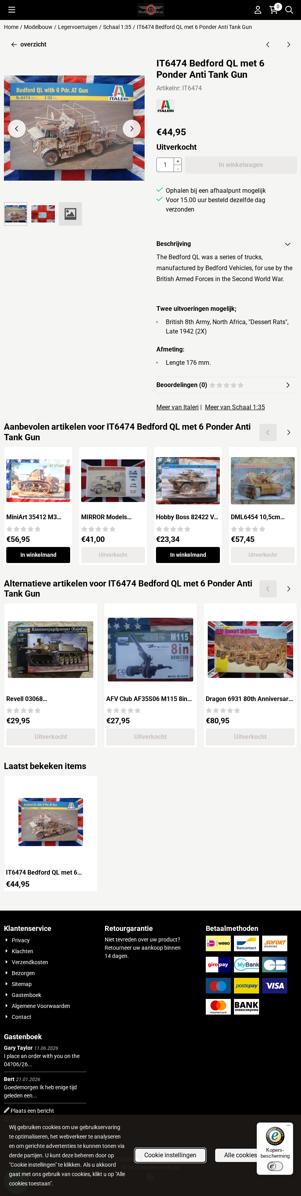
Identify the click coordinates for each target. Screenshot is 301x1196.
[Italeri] (165, 111)
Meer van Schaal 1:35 (235, 407)
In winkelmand (38, 555)
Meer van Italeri (177, 407)
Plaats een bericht (32, 1111)
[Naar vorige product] (268, 44)
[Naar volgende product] (288, 44)
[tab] (226, 244)
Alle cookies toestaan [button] (253, 1155)
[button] (12, 10)
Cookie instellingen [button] (170, 1155)
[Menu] (288, 1127)
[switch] (275, 1166)
